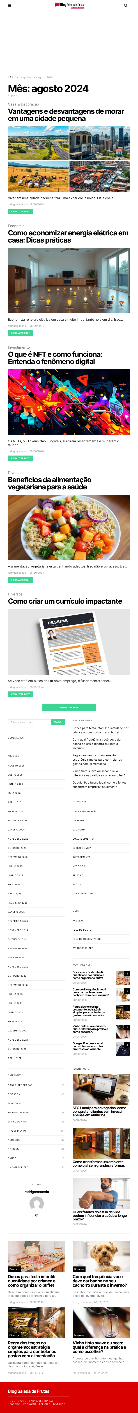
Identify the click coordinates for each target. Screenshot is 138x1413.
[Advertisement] (69, 43)
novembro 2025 (18, 838)
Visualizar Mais (69, 707)
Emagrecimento (18, 1112)
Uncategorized (18, 1167)
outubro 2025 (17, 848)
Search (58, 722)
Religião (13, 1149)
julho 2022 (15, 1003)
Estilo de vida (17, 1121)
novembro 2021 (18, 1039)
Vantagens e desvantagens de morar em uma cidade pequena (66, 115)
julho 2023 (15, 994)
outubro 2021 (17, 1049)
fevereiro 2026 (17, 820)
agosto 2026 (16, 765)
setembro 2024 (18, 948)
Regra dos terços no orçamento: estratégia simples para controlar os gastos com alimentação (97, 759)
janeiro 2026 (16, 829)
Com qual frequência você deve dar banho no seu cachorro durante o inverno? (97, 744)
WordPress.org (83, 948)
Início (11, 77)
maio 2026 (14, 793)
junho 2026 (15, 784)
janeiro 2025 (16, 912)
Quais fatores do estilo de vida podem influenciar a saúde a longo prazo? (100, 1215)
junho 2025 (15, 875)
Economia (16, 226)
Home (11, 1401)
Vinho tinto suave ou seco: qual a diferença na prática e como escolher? (90, 1029)
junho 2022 (15, 1012)
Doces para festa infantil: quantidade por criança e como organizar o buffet (88, 975)
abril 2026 (14, 802)
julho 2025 (15, 866)
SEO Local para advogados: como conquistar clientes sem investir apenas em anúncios (99, 1111)
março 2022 (15, 1021)
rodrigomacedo (17, 204)
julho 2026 (15, 774)
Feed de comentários (87, 939)
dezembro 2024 (18, 921)
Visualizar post (20, 211)
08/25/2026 (80, 1224)
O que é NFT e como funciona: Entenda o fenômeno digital (55, 358)
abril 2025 (14, 893)
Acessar (78, 920)
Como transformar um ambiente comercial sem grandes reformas (99, 1164)
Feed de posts (82, 929)
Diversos (15, 473)
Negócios (14, 1140)
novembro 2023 (18, 966)
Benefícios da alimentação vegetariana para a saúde (49, 483)
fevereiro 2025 (17, 902)
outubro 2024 (17, 939)
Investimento (19, 347)
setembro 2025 (18, 857)
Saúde (12, 1158)
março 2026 (15, 811)
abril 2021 (14, 1058)
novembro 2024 (18, 930)
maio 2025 (14, 884)
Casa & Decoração (23, 104)
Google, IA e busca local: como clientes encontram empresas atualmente (89, 1046)
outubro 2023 (17, 975)
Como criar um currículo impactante (65, 601)
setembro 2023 (18, 985)
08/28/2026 (80, 982)
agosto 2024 (16, 957)
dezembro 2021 (18, 1030)
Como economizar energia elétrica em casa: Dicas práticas (68, 236)
